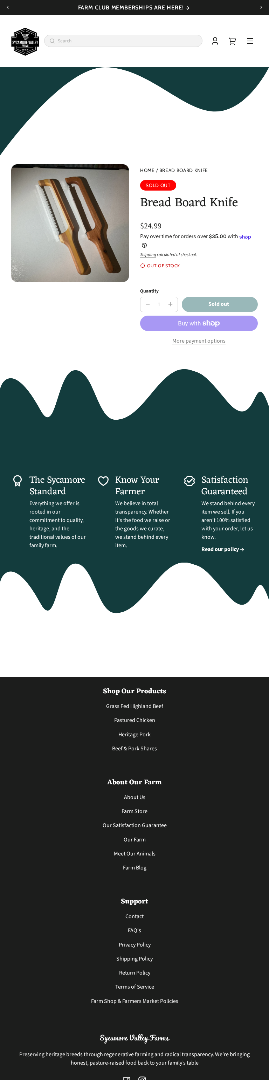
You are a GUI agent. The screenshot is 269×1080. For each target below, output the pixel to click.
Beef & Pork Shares (134, 748)
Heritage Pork (134, 734)
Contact (134, 916)
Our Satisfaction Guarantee (135, 825)
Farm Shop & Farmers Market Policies (134, 1001)
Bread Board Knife (183, 170)
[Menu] (250, 41)
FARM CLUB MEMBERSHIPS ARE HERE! (132, 7)
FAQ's (134, 930)
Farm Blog (134, 868)
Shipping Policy (134, 959)
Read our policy (220, 549)
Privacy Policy (135, 945)
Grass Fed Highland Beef (134, 706)
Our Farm (135, 840)
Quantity (149, 291)
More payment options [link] (199, 341)
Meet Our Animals (135, 854)
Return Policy (134, 973)
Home (147, 170)
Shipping (148, 255)
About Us (134, 797)
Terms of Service (134, 987)
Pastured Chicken (134, 720)
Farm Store (134, 811)
